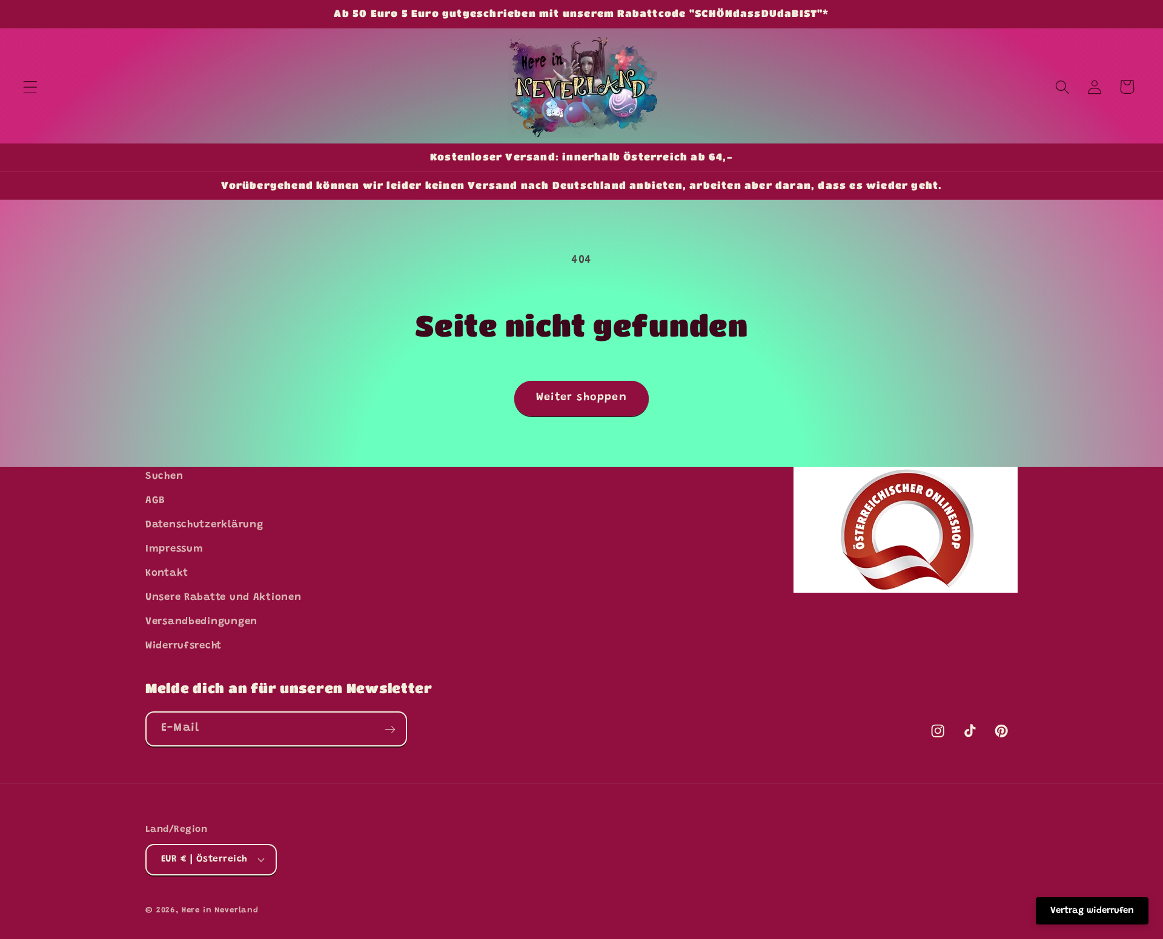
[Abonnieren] (390, 729)
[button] (31, 87)
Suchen (164, 476)
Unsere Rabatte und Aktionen (223, 597)
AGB (155, 501)
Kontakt (166, 573)
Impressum (174, 549)
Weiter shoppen (581, 397)
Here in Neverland (220, 910)
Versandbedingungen (201, 622)
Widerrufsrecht (183, 645)
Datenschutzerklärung (204, 525)
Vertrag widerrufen (1092, 910)
